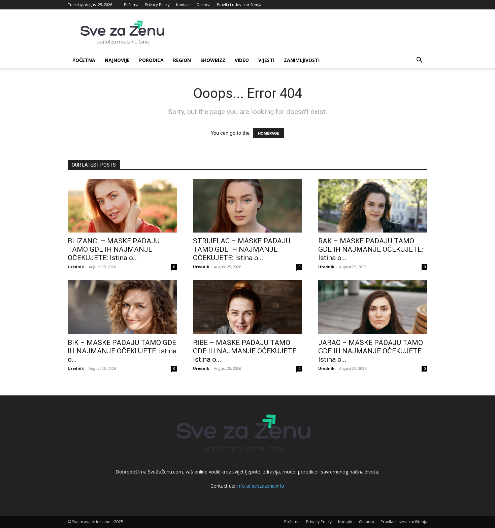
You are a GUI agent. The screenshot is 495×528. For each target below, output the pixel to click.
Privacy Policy (157, 4)
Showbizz (212, 60)
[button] (419, 61)
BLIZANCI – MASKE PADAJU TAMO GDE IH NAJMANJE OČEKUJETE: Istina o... (114, 249)
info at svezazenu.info (260, 486)
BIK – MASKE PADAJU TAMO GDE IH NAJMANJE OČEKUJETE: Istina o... (122, 351)
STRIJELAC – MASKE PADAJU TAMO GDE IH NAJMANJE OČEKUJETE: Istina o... (241, 249)
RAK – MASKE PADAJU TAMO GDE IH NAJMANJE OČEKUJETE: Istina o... (370, 249)
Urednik (76, 266)
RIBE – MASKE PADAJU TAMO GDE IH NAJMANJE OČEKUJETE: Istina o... (245, 351)
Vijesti (266, 60)
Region (182, 60)
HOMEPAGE (268, 133)
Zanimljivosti (302, 60)
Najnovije (117, 60)
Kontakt (183, 4)
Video (242, 60)
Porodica (151, 60)
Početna (131, 4)
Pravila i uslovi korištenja (239, 4)
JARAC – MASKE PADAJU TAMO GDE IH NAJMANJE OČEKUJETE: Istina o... (370, 351)
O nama (203, 4)
